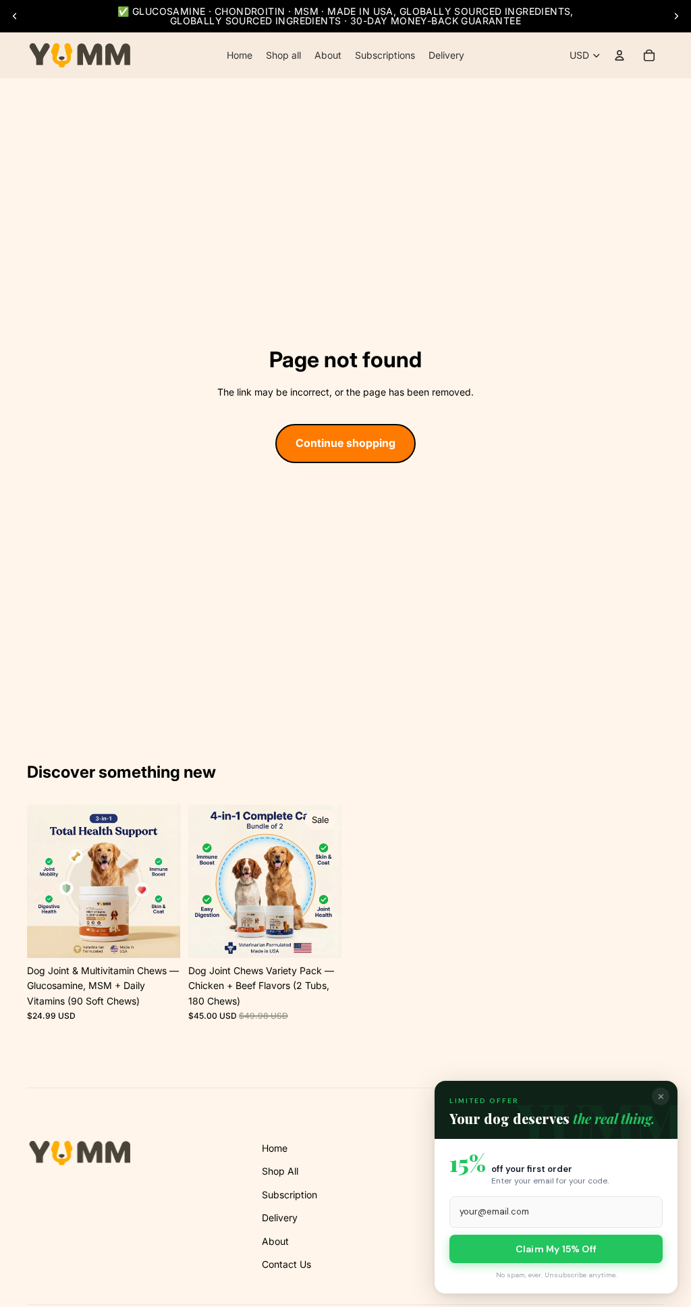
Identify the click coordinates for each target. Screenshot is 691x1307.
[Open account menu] (619, 55)
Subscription (289, 1194)
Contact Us (286, 1264)
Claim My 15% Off (556, 1249)
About (275, 1241)
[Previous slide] (15, 16)
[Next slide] (676, 16)
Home (274, 1148)
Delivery (280, 1217)
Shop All (280, 1171)
